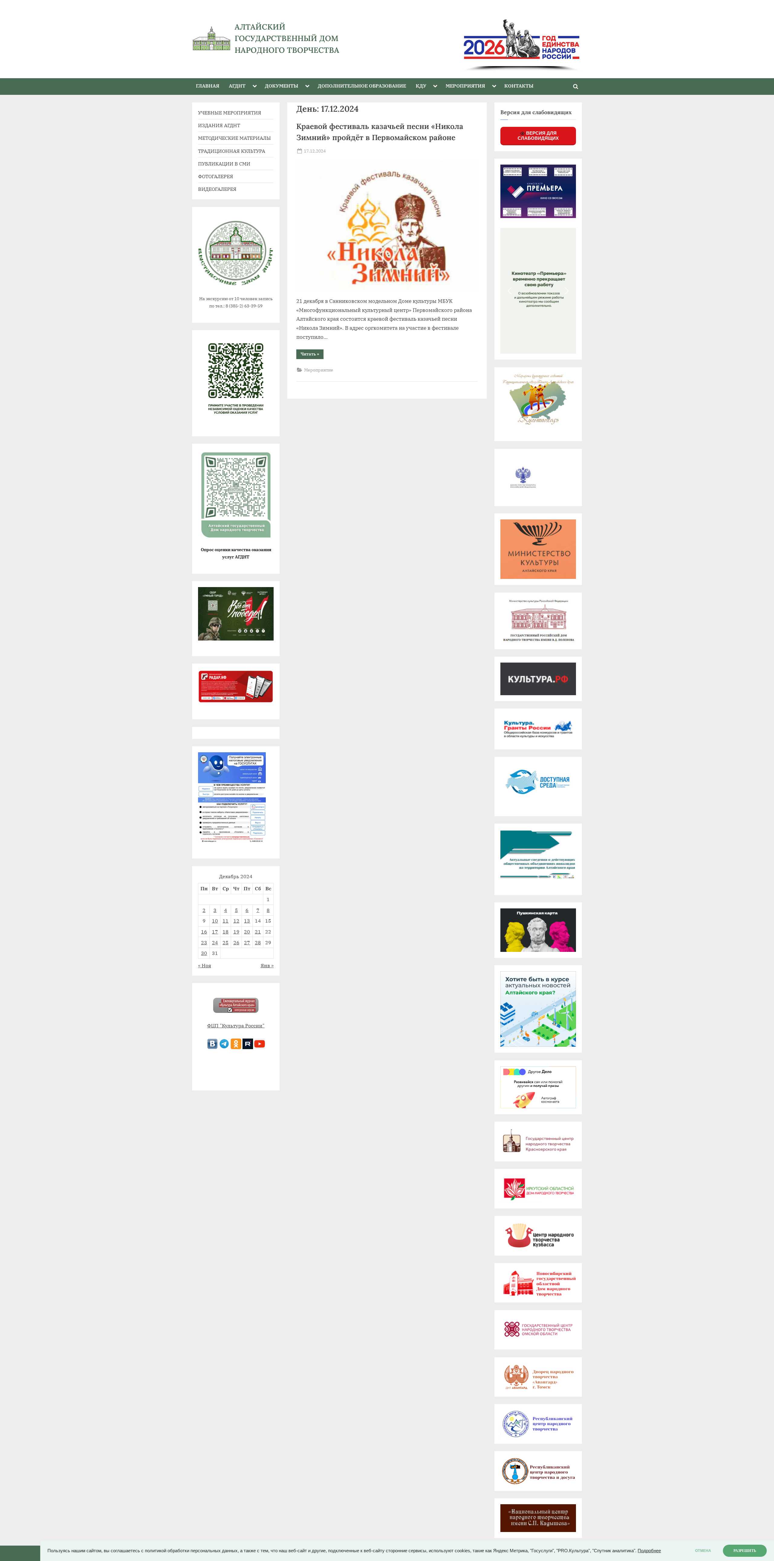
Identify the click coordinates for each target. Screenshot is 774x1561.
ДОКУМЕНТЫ (281, 85)
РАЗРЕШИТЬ (744, 1551)
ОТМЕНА (703, 1551)
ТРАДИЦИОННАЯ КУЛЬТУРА (231, 151)
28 (258, 942)
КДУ (421, 85)
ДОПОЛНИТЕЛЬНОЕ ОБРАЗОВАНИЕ (362, 85)
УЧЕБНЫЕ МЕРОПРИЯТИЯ (229, 112)
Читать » (312, 355)
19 (236, 931)
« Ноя (204, 965)
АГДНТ (237, 85)
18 (226, 931)
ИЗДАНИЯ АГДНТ (219, 125)
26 (236, 942)
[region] (474, 39)
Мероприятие (318, 370)
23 (204, 942)
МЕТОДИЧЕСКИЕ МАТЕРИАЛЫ (234, 138)
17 (215, 931)
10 (215, 920)
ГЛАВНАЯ (207, 85)
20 (247, 931)
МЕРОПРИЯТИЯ (465, 85)
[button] (510, 291)
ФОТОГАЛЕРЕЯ (215, 176)
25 (226, 942)
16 (204, 931)
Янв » (267, 965)
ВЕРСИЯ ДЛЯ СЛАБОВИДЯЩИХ (538, 135)
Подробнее (649, 1550)
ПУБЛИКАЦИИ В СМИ (224, 163)
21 (258, 931)
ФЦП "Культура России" (236, 1025)
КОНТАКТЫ (518, 85)
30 (204, 953)
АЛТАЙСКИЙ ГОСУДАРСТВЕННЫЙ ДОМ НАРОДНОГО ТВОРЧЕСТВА (287, 38)
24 (215, 942)
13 (247, 920)
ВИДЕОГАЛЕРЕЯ (217, 189)
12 (236, 920)
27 (247, 942)
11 (226, 920)
